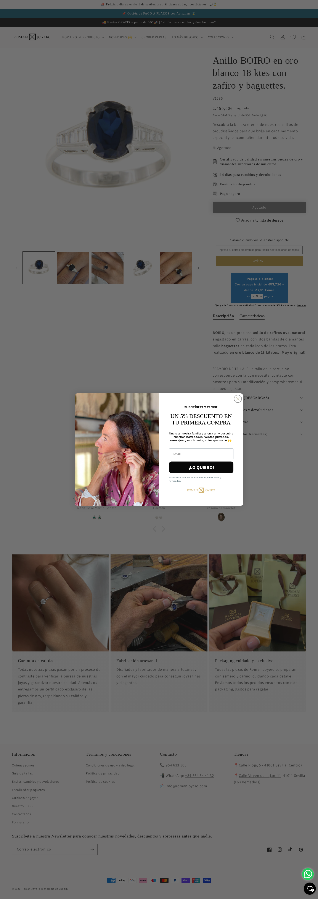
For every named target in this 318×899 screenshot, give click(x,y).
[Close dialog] (238, 399)
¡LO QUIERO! (201, 467)
